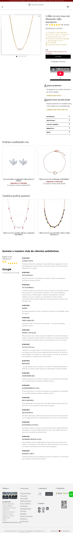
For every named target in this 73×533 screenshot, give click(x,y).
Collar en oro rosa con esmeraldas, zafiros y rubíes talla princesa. (54, 233)
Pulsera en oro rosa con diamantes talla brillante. (54, 179)
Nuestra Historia (25, 493)
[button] (58, 117)
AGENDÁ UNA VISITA (53, 95)
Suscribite (49, 494)
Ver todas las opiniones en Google (10, 272)
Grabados (23, 514)
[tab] (58, 117)
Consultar (58, 56)
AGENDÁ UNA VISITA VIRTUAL (57, 110)
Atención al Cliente (26, 516)
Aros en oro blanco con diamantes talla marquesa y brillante (18, 180)
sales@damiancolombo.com (11, 522)
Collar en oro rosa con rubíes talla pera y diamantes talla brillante (19, 233)
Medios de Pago (25, 501)
